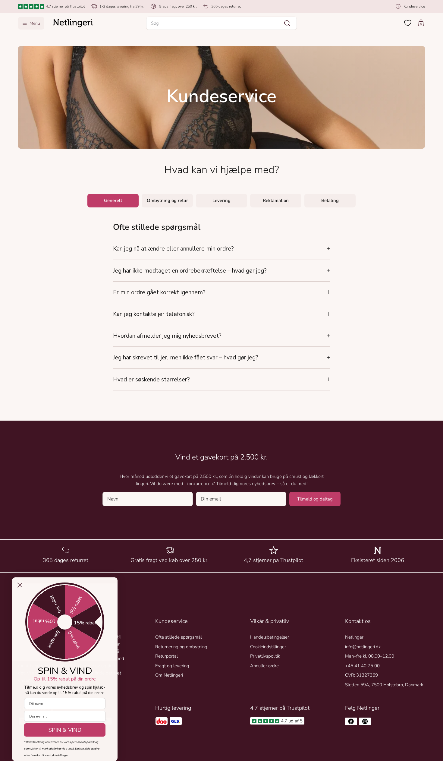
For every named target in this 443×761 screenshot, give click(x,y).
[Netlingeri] (73, 23)
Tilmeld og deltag (315, 499)
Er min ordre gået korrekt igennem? (159, 292)
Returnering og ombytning (181, 647)
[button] (221, 23)
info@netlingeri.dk (363, 647)
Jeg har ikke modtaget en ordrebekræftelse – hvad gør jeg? (190, 271)
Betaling (330, 200)
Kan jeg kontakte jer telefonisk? (154, 314)
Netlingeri (354, 637)
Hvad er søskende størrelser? (151, 379)
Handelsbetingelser (269, 637)
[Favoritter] (407, 23)
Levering (221, 200)
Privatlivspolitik (265, 656)
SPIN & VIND (65, 730)
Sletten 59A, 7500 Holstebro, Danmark (384, 685)
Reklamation (276, 200)
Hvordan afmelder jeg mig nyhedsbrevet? (167, 336)
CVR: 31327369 (361, 675)
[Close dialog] (19, 585)
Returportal (166, 656)
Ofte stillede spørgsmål (178, 637)
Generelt (113, 200)
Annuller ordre (264, 666)
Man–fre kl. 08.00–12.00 (369, 656)
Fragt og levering (172, 666)
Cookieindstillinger (268, 647)
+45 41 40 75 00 (362, 666)
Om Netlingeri (169, 675)
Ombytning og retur (167, 200)
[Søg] (287, 23)
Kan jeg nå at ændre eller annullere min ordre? (173, 249)
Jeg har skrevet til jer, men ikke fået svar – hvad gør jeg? (185, 357)
